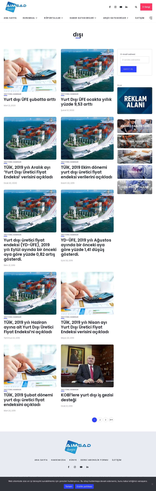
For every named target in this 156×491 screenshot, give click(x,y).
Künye (73, 460)
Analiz (135, 156)
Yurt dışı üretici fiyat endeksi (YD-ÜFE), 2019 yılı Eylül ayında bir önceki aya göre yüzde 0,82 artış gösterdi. (30, 249)
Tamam (68, 486)
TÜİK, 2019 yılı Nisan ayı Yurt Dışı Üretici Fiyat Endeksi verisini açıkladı (85, 327)
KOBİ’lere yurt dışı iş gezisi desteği (87, 397)
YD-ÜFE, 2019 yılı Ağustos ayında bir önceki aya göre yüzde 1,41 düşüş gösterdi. (86, 247)
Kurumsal (29, 18)
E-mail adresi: (128, 54)
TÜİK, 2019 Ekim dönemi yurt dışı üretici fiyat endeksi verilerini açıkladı (86, 172)
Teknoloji (134, 172)
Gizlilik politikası (84, 486)
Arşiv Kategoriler (114, 18)
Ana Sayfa (10, 18)
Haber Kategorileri (82, 18)
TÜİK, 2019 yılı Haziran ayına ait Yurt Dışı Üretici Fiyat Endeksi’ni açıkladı (28, 327)
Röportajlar (52, 18)
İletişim (139, 18)
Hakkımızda (58, 460)
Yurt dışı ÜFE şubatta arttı (30, 99)
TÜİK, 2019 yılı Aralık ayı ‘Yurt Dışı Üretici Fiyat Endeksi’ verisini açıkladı (28, 172)
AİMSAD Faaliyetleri (134, 126)
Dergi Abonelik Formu (94, 460)
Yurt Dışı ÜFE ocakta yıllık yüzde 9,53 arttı (86, 102)
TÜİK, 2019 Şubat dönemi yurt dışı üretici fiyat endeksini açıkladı (28, 399)
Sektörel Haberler (12, 94)
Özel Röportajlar (134, 187)
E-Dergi (146, 7)
